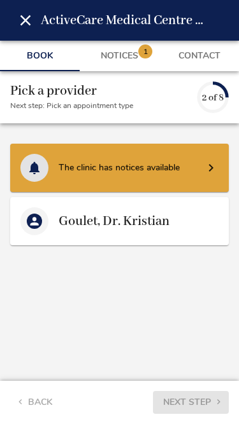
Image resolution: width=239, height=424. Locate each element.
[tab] (40, 56)
